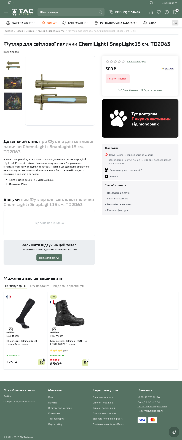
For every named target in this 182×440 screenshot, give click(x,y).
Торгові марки (56, 418)
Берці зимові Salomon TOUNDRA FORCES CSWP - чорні (68, 342)
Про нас (52, 402)
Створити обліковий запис (19, 401)
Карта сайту (55, 424)
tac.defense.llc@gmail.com (152, 406)
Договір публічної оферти (108, 418)
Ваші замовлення (103, 397)
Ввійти (8, 396)
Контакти (54, 413)
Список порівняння (104, 408)
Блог (51, 397)
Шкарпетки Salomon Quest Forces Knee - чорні (21, 342)
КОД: (6, 52)
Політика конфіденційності (109, 424)
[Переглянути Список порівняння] (151, 12)
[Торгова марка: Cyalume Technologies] (168, 68)
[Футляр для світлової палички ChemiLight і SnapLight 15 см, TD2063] (60, 91)
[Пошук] (100, 12)
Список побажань (103, 402)
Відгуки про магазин (60, 408)
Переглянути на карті (150, 411)
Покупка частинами (104, 413)
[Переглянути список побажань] (159, 12)
